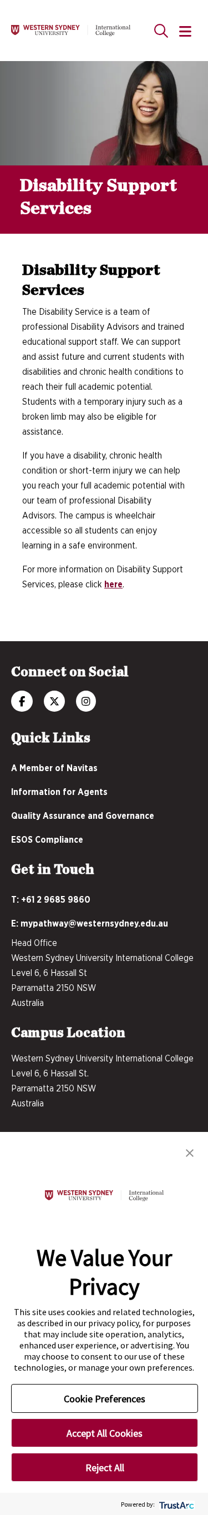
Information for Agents (59, 792)
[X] (54, 702)
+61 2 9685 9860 (55, 899)
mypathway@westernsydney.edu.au (94, 923)
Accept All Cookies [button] (105, 1433)
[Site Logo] (70, 30)
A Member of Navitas (54, 768)
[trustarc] (175, 1504)
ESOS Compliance (47, 839)
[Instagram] (86, 702)
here (113, 584)
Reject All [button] (104, 1467)
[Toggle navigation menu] (185, 32)
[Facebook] (22, 702)
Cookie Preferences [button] (104, 1398)
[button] (190, 1152)
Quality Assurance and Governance (82, 816)
